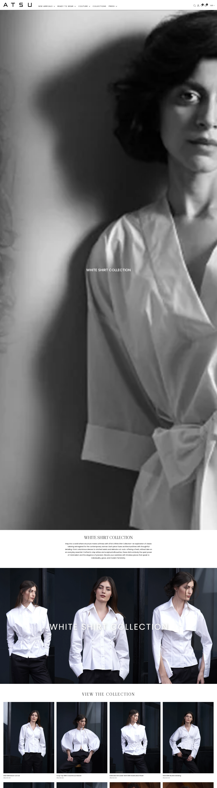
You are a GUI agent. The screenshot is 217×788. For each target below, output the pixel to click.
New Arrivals (45, 6)
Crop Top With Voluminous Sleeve (69, 776)
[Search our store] (194, 5)
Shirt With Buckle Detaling (172, 776)
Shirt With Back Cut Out (11, 776)
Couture (83, 6)
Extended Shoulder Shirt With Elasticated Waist (126, 776)
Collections (99, 6)
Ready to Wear (65, 6)
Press (112, 6)
